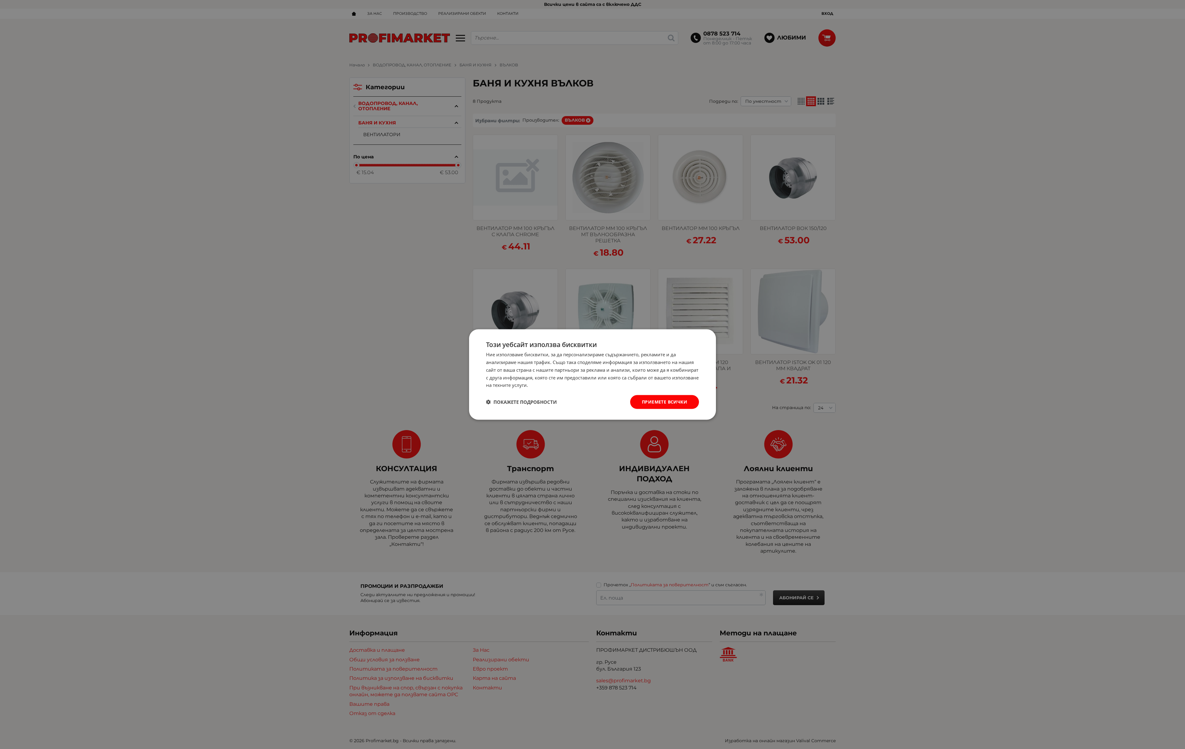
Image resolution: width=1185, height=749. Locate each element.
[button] (521, 402)
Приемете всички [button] (664, 402)
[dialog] (592, 374)
